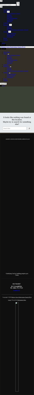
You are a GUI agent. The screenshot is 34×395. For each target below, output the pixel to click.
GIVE (3, 86)
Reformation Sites (22, 300)
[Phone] (5, 49)
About (5, 53)
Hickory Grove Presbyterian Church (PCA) (21, 297)
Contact (5, 80)
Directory (9, 63)
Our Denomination (12, 60)
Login (9, 300)
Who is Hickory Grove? (13, 55)
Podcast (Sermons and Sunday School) (17, 71)
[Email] (3, 49)
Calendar (5, 64)
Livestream (10, 77)
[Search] (29, 128)
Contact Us (16, 290)
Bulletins (9, 69)
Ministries (9, 58)
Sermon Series (11, 75)
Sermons (5, 72)
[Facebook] (1, 49)
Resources (6, 66)
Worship (9, 57)
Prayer (5, 79)
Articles (9, 68)
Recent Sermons (11, 74)
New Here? (6, 52)
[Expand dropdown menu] (10, 66)
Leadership (10, 61)
